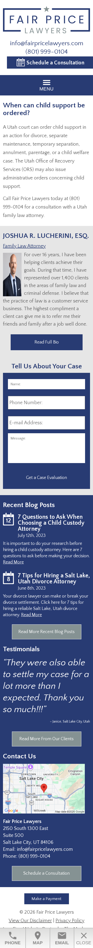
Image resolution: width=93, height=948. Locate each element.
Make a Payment (46, 899)
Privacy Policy (70, 920)
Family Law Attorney (24, 246)
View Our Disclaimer (30, 920)
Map (38, 938)
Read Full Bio (46, 342)
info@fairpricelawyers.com (46, 43)
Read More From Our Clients (46, 738)
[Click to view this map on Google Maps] (44, 812)
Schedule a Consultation (46, 873)
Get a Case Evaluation (46, 477)
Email (62, 938)
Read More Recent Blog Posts (46, 631)
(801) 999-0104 (47, 51)
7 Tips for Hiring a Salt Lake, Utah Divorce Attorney (54, 578)
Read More (13, 562)
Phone (13, 938)
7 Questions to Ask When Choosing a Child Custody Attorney (51, 523)
